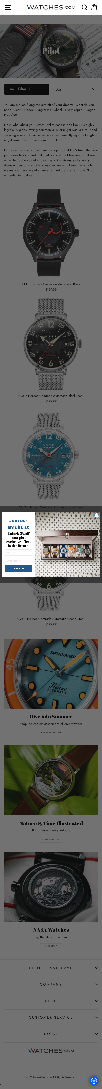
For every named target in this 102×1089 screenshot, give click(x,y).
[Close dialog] (96, 515)
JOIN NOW (19, 568)
